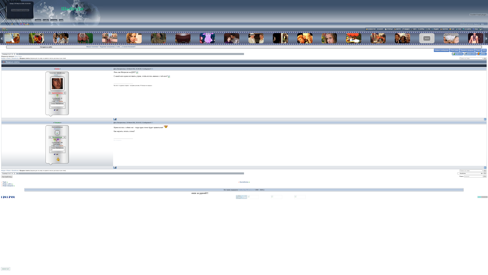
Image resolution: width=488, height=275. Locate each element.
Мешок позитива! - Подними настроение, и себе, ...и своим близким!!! (110, 46)
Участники (455, 50)
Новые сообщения (442, 50)
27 (152, 122)
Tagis (4, 182)
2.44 (57, 101)
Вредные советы (25, 58)
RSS (482, 24)
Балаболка (15, 58)
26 (152, 69)
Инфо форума (8, 186)
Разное (9, 58)
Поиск (478, 50)
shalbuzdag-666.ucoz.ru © (247, 190)
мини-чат (5, 269)
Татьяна (57, 122)
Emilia (20, 56)
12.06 (57, 145)
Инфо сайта (7, 184)
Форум (3, 58)
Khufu (16, 56)
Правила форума (467, 50)
